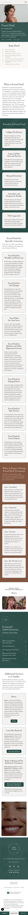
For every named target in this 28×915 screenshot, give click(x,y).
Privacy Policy (16, 887)
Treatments (9, 39)
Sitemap (22, 887)
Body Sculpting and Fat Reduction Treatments (14, 784)
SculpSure (15, 768)
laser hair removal (8, 736)
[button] (2, 909)
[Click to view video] (14, 603)
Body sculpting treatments (10, 766)
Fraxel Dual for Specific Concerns (12, 53)
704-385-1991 (6, 908)
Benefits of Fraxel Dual (10, 51)
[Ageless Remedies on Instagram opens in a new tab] (10, 866)
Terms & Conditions (8, 887)
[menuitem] (10, 866)
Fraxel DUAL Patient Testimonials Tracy (14, 59)
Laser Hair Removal (14, 751)
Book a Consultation (14, 834)
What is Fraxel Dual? (10, 49)
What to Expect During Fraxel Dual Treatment (13, 56)
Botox (5, 700)
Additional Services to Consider (12, 64)
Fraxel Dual (16, 39)
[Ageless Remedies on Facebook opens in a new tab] (14, 866)
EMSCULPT (7, 768)
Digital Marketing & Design (15, 893)
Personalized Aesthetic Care (14, 823)
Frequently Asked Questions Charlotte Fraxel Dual (14, 61)
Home (2, 39)
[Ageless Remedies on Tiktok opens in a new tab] (18, 866)
